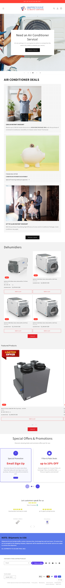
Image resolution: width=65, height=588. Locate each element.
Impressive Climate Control (16, 582)
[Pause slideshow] (40, 73)
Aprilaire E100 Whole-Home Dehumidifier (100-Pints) (45, 279)
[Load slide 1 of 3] (28, 73)
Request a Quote (32, 237)
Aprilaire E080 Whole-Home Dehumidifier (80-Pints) (16, 323)
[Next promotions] (38, 486)
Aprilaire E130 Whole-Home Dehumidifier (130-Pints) (45, 323)
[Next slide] (37, 73)
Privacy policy (34, 582)
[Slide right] (36, 425)
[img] (32, 503)
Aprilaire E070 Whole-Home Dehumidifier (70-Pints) (16, 281)
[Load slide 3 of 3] (33, 73)
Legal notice (58, 584)
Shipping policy (58, 582)
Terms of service (49, 582)
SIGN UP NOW (32, 52)
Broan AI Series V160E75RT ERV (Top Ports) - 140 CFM (13, 408)
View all (32, 336)
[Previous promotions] (27, 486)
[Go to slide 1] (31, 486)
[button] (3, 8)
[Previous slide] (24, 73)
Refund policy (42, 582)
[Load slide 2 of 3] (30, 73)
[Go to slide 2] (33, 486)
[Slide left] (29, 425)
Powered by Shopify (26, 582)
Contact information (50, 584)
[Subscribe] (28, 563)
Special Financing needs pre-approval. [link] (17, 180)
